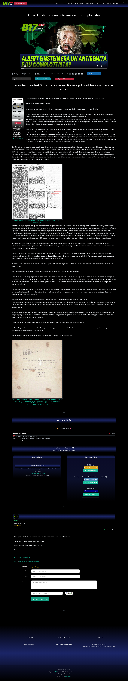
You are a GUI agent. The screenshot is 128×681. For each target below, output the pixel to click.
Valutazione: (25, 567)
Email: (26, 576)
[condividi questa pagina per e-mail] (82, 74)
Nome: (26, 571)
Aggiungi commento (40, 599)
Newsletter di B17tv (44, 79)
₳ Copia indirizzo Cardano (90, 494)
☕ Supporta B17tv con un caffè (64, 79)
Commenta (94, 74)
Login (16, 561)
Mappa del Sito (30, 644)
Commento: (25, 582)
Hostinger (68, 676)
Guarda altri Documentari (22, 79)
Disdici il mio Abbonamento (37, 473)
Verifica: (26, 593)
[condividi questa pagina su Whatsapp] (76, 74)
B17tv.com (58, 672)
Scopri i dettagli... (18, 138)
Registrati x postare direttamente (29, 561)
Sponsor (18, 123)
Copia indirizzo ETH (92, 482)
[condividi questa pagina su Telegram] (79, 74)
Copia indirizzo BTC (92, 470)
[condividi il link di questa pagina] (70, 74)
